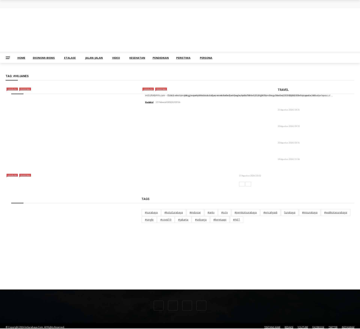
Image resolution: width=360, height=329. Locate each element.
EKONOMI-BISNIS (44, 58)
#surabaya (151, 212)
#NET (236, 219)
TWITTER (333, 327)
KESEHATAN (137, 58)
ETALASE (70, 58)
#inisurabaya (309, 212)
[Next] (248, 184)
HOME (21, 58)
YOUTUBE (303, 327)
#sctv (224, 212)
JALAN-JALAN (94, 58)
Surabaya (289, 212)
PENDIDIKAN (161, 58)
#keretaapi (219, 219)
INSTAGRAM (348, 327)
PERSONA (206, 58)
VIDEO (116, 58)
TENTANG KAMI (272, 327)
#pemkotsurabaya (246, 212)
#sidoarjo (201, 219)
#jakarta (183, 219)
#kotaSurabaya (173, 212)
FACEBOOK (318, 327)
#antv (211, 212)
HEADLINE (12, 89)
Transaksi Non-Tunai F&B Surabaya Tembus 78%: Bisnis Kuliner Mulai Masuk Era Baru (65, 7)
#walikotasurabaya (335, 212)
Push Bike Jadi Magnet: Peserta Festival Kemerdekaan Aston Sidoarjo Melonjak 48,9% (314, 136)
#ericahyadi (270, 212)
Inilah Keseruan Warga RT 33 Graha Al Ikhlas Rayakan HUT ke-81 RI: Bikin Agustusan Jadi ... (313, 152)
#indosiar (195, 212)
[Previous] (242, 184)
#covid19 (165, 219)
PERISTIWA (183, 58)
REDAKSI (289, 327)
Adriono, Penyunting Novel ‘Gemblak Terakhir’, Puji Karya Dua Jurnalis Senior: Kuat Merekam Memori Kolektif (315, 119)
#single (149, 219)
